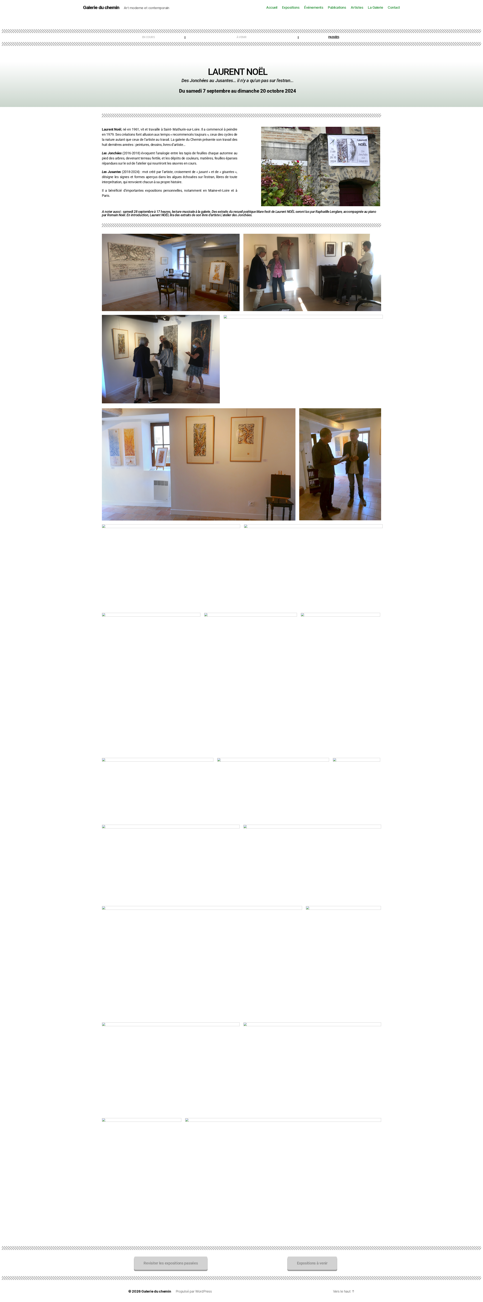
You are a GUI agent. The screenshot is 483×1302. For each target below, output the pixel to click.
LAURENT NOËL (237, 71)
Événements (313, 7)
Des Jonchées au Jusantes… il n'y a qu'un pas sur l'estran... (238, 80)
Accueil (271, 7)
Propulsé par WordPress (194, 1291)
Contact (394, 7)
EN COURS (148, 37)
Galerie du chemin (101, 7)
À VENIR (242, 37)
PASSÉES (333, 37)
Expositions (291, 7)
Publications (337, 7)
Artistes (357, 7)
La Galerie (375, 7)
